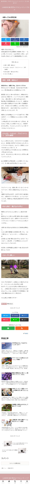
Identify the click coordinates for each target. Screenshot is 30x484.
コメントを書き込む (15, 463)
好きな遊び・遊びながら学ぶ (11, 71)
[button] (27, 266)
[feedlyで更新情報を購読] (8, 328)
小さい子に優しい (8, 73)
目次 (13, 62)
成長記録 (11, 303)
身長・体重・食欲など (9, 65)
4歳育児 (4, 303)
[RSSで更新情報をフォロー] (22, 328)
